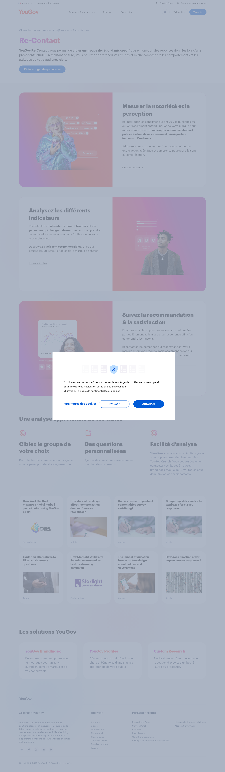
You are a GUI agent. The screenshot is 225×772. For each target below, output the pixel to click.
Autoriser (148, 404)
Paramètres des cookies (80, 403)
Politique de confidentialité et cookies (98, 390)
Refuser (114, 404)
